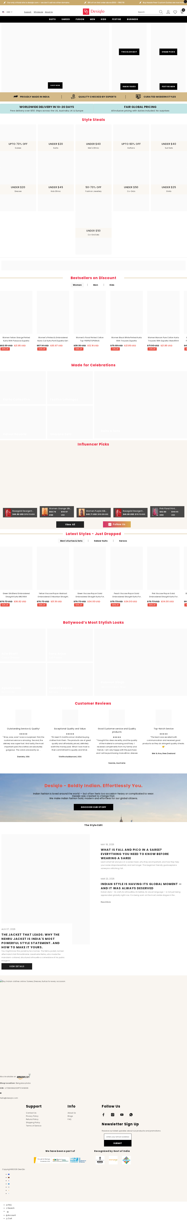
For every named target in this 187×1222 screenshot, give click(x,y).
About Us (49, 12)
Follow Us (119, 524)
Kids (112, 284)
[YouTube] (121, 1114)
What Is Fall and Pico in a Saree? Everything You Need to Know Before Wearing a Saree (135, 854)
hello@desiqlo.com (9, 1098)
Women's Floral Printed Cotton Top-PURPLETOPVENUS (90, 339)
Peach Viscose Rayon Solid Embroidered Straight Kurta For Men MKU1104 (126, 595)
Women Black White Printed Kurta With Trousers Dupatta (126, 339)
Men (95, 284)
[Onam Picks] (168, 40)
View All (70, 524)
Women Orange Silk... (60, 508)
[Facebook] (103, 1114)
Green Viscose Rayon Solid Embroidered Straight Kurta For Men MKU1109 (90, 595)
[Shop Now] (55, 57)
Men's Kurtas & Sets (71, 540)
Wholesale (38, 12)
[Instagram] (112, 1114)
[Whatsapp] (131, 1114)
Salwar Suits (101, 540)
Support (28, 12)
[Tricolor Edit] (129, 40)
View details (16, 966)
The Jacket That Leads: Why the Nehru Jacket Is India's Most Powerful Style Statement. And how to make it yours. (30, 941)
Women (77, 284)
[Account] (168, 12)
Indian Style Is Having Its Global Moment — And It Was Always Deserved (141, 886)
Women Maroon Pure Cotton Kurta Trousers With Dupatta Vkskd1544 (163, 339)
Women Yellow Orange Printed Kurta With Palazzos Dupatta (16, 339)
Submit (117, 1143)
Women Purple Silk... (96, 511)
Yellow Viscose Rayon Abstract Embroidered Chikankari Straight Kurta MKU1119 (53, 595)
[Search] (150, 12)
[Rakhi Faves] (129, 74)
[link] (31, 96)
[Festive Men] (168, 74)
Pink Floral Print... (168, 508)
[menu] (7, 1212)
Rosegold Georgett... (23, 511)
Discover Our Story (93, 807)
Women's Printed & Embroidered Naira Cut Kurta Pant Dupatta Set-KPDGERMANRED (53, 339)
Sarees (123, 540)
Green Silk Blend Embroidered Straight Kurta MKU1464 (16, 595)
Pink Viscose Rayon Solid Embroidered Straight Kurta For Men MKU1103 (163, 595)
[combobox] (147, 12)
